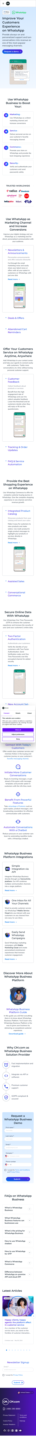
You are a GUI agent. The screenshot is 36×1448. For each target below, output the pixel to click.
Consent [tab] (6, 713)
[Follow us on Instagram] (8, 1430)
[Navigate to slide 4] (15, 1350)
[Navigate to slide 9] (29, 1350)
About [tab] (29, 713)
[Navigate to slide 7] (23, 1350)
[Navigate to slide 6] (20, 1350)
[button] (7, 1164)
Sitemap (22, 1421)
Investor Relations (9, 1424)
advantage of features (17, 806)
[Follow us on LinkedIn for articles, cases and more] (12, 1430)
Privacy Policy (15, 1172)
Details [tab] (18, 713)
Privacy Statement (9, 1415)
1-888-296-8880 (12, 1408)
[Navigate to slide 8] (26, 1350)
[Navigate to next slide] (33, 1316)
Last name (10, 1136)
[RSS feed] (16, 1430)
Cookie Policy (7, 1421)
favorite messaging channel (18, 758)
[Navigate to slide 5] (18, 1350)
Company (9, 1153)
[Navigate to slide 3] (12, 1350)
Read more (13, 279)
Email (8, 1144)
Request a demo (11, 51)
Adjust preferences (18, 734)
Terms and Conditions (22, 1170)
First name (10, 1127)
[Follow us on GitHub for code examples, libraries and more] (5, 1430)
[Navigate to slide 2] (9, 1350)
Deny (18, 739)
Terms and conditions (23, 1416)
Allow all (18, 730)
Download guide (16, 1034)
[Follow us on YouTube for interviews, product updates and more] (20, 1430)
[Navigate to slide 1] (6, 1350)
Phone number (11, 1162)
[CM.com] (8, 3)
